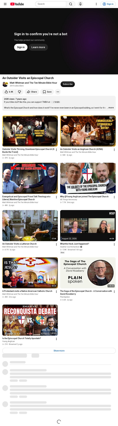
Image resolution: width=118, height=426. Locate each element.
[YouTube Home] (17, 4)
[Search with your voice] (80, 4)
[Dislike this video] (19, 92)
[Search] (70, 4)
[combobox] (51, 4)
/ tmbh (56, 102)
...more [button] (110, 107)
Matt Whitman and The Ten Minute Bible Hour (33, 82)
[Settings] (96, 4)
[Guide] (5, 4)
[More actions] (58, 92)
